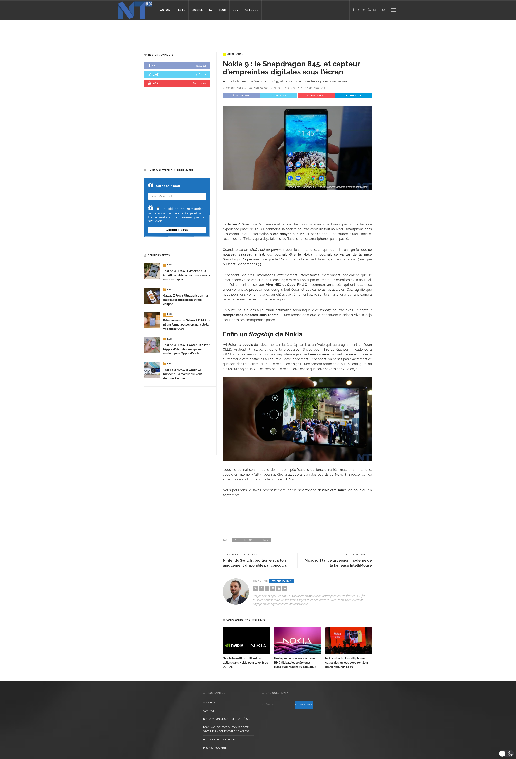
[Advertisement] (77, 33)
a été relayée (281, 234)
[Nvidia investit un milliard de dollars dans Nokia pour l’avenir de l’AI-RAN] (246, 640)
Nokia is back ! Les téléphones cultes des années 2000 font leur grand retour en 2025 (346, 662)
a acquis (246, 345)
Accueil (228, 81)
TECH (222, 10)
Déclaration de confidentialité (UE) (226, 719)
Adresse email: (168, 186)
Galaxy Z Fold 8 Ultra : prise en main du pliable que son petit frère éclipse (186, 300)
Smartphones (233, 54)
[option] (246, 648)
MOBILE (197, 10)
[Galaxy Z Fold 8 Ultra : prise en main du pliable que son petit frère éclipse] (152, 295)
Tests (168, 265)
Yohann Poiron (259, 88)
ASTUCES (251, 10)
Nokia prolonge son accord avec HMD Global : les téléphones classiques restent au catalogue (295, 662)
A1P (300, 88)
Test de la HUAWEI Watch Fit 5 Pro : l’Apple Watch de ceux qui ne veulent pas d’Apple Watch (186, 349)
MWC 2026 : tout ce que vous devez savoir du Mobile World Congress (226, 729)
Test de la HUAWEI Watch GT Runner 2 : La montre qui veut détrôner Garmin (182, 374)
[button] (506, 753)
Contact (208, 710)
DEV (236, 10)
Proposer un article (216, 748)
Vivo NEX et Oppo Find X (286, 285)
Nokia (309, 88)
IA (210, 10)
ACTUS (165, 10)
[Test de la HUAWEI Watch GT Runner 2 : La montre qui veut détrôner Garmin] (152, 369)
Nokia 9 (320, 88)
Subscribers (199, 83)
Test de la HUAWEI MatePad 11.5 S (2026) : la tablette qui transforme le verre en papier (186, 275)
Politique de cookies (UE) (219, 739)
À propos (209, 702)
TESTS (180, 10)
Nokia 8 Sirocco (241, 224)
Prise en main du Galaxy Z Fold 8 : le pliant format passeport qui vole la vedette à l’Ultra (186, 324)
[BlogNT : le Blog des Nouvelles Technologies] (135, 10)
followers (201, 65)
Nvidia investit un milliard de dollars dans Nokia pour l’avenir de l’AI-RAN (245, 662)
